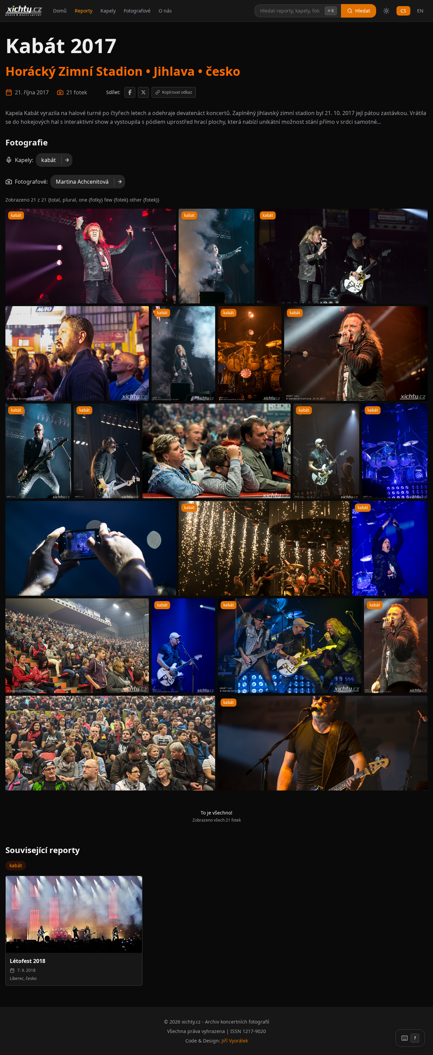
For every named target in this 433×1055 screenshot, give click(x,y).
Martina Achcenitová (82, 181)
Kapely (108, 10)
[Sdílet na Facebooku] (129, 92)
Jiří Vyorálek (235, 1040)
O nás (165, 10)
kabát (48, 160)
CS (403, 10)
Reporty (83, 10)
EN (420, 10)
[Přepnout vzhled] (386, 11)
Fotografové (137, 10)
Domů (60, 10)
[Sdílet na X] (143, 92)
